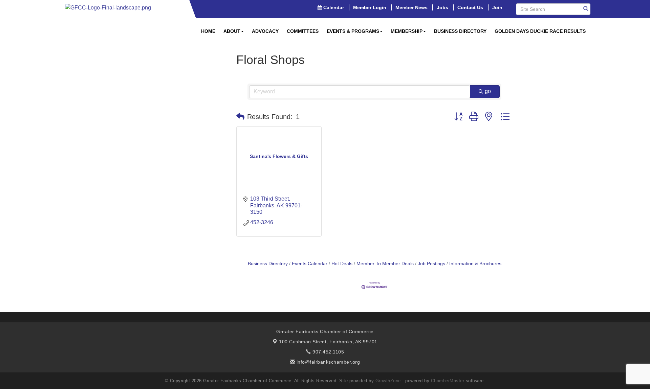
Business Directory (460, 31)
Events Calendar (309, 263)
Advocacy (265, 31)
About (231, 31)
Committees (303, 31)
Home (208, 31)
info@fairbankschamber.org (327, 362)
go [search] (488, 91)
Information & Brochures (475, 263)
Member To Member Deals (385, 263)
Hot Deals (341, 263)
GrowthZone (388, 380)
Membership (406, 31)
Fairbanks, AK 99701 (328, 341)
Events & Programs (353, 31)
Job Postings (431, 263)
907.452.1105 (327, 351)
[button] (240, 117)
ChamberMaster (447, 380)
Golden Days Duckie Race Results (540, 31)
